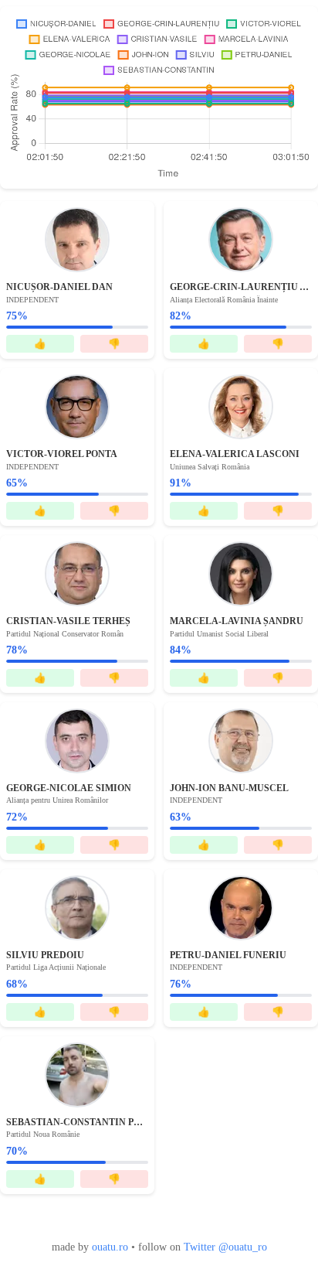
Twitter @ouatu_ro (225, 1247)
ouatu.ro (110, 1247)
